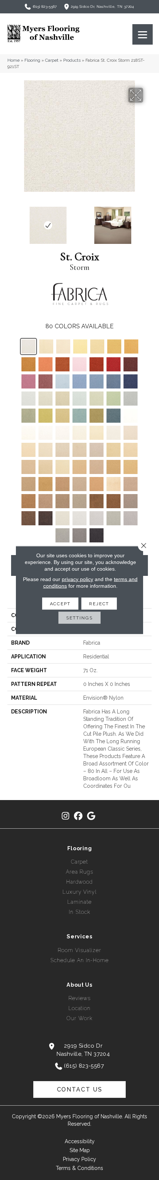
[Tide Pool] (130, 432)
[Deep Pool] (79, 381)
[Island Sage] (62, 398)
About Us (79, 984)
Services (79, 936)
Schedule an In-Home (79, 960)
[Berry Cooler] (28, 381)
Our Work (79, 1018)
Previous (11, 221)
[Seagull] (45, 432)
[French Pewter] (130, 518)
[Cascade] (130, 398)
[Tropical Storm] (113, 518)
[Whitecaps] (130, 415)
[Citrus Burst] (45, 415)
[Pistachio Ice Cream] (96, 398)
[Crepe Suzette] (96, 432)
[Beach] (62, 467)
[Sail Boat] (45, 467)
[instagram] (65, 816)
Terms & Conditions (79, 1168)
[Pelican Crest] (62, 449)
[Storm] (28, 346)
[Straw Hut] (114, 346)
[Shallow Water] (79, 398)
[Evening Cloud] (28, 432)
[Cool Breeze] (28, 398)
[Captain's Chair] (28, 364)
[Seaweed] (96, 415)
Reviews (79, 998)
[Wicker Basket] (131, 346)
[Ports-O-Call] (79, 415)
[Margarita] (45, 398)
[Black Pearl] (96, 535)
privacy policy (77, 579)
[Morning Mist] (62, 518)
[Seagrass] (63, 346)
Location (79, 1008)
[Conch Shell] (79, 432)
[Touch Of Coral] (45, 364)
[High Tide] (96, 381)
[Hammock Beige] (46, 346)
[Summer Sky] (62, 381)
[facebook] (78, 816)
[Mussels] (62, 501)
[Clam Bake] (79, 484)
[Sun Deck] (45, 501)
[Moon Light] (62, 432)
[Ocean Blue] (113, 381)
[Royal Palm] (45, 381)
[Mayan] (130, 467)
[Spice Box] (28, 501)
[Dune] (28, 449)
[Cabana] (113, 415)
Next (148, 221)
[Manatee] (113, 501)
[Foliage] (62, 415)
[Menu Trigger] (142, 34)
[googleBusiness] (91, 816)
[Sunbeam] (80, 346)
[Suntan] (130, 449)
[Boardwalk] (79, 535)
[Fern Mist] (113, 398)
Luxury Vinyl (79, 892)
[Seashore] (79, 449)
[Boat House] (113, 364)
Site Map (80, 1150)
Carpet (51, 60)
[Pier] (130, 501)
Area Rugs (79, 872)
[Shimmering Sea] (130, 381)
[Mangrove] (45, 518)
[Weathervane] (62, 364)
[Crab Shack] (62, 484)
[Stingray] (28, 467)
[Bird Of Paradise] (96, 364)
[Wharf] (62, 535)
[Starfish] (113, 449)
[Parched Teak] (96, 449)
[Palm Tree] (28, 415)
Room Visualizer (79, 950)
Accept (60, 603)
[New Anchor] (96, 518)
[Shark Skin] (79, 518)
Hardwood (79, 882)
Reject (99, 603)
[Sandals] (96, 484)
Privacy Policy (79, 1159)
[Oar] (130, 484)
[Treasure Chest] (113, 484)
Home (13, 60)
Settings (79, 617)
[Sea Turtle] (96, 501)
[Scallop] (113, 432)
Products (72, 60)
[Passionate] (130, 364)
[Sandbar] (113, 467)
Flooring (32, 60)
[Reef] (96, 467)
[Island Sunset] (79, 364)
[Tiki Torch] (45, 484)
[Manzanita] (28, 484)
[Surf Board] (97, 346)
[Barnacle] (28, 518)
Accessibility (80, 1141)
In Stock (79, 912)
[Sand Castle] (45, 449)
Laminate (79, 902)
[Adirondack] (79, 467)
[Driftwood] (79, 501)
